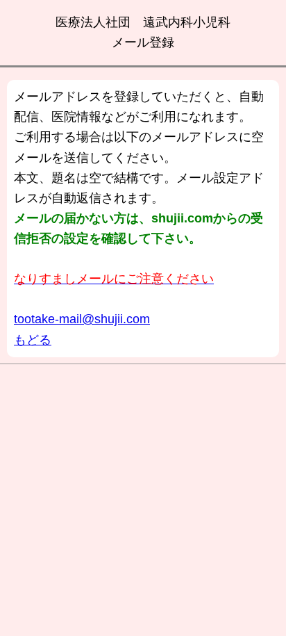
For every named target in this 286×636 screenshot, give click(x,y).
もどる (32, 340)
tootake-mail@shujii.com (82, 319)
